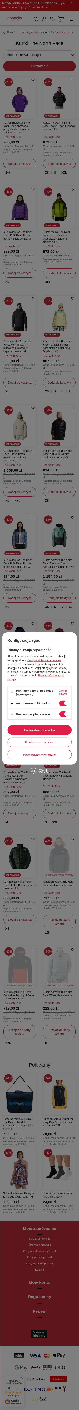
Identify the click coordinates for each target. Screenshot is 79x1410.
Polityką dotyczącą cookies (44, 660)
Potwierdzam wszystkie (39, 730)
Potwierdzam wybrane (39, 742)
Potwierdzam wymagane (39, 754)
